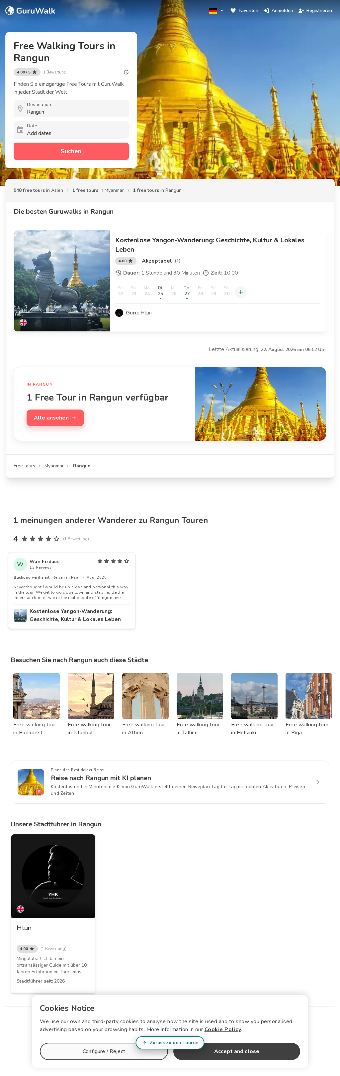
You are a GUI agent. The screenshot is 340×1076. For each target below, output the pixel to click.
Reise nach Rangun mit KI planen (101, 778)
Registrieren (319, 10)
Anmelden (282, 10)
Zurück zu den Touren (174, 1042)
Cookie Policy (223, 1029)
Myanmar (54, 466)
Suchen (71, 151)
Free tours (24, 466)
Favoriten (248, 10)
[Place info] (126, 72)
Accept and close (236, 1051)
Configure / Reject (104, 1051)
